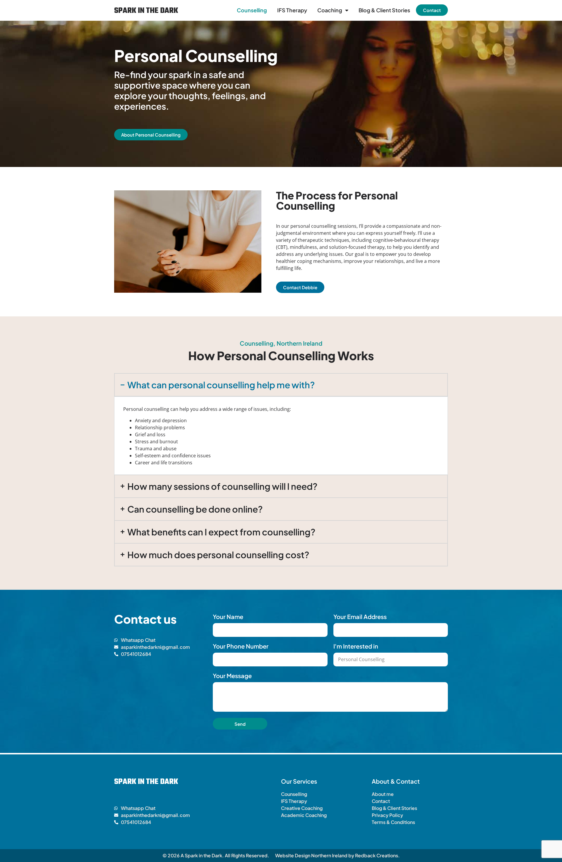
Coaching (329, 10)
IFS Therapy (292, 10)
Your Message (232, 675)
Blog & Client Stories (384, 10)
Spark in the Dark (146, 11)
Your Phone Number (240, 646)
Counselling (252, 10)
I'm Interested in (355, 646)
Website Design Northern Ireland (311, 855)
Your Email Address (360, 616)
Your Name (228, 616)
